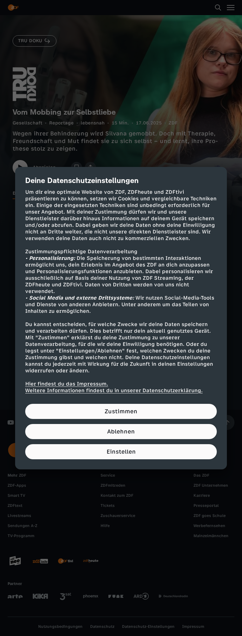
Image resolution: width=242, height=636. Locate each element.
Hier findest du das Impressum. (66, 384)
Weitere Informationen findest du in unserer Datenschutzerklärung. (114, 390)
